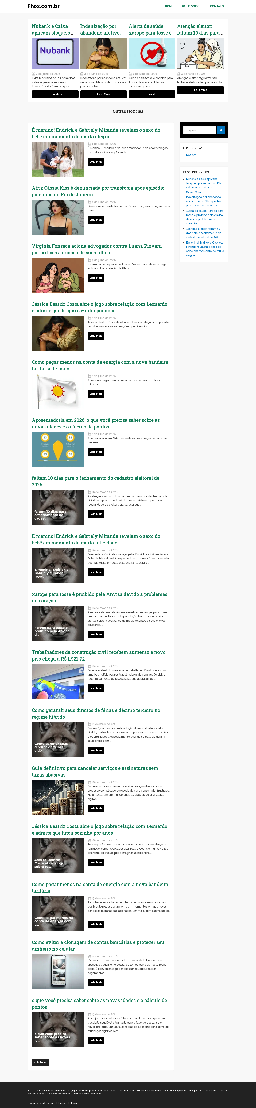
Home (169, 6)
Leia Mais (55, 94)
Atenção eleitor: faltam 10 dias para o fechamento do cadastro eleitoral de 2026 (203, 233)
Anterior (41, 1062)
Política (72, 1103)
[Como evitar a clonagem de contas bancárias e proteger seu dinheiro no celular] (58, 971)
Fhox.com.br (44, 6)
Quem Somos (191, 6)
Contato (217, 6)
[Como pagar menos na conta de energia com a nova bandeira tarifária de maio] (58, 391)
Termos (61, 1103)
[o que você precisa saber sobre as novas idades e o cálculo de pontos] (58, 1029)
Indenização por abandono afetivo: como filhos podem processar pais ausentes (204, 201)
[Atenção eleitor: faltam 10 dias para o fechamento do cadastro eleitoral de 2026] (200, 53)
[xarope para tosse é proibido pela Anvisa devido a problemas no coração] (58, 623)
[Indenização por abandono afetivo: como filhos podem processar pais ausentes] (103, 53)
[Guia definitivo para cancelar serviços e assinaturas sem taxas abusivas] (58, 797)
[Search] (221, 130)
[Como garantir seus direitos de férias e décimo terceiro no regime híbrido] (58, 739)
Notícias (191, 155)
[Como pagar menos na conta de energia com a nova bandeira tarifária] (58, 913)
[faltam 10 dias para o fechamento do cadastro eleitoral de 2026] (58, 507)
